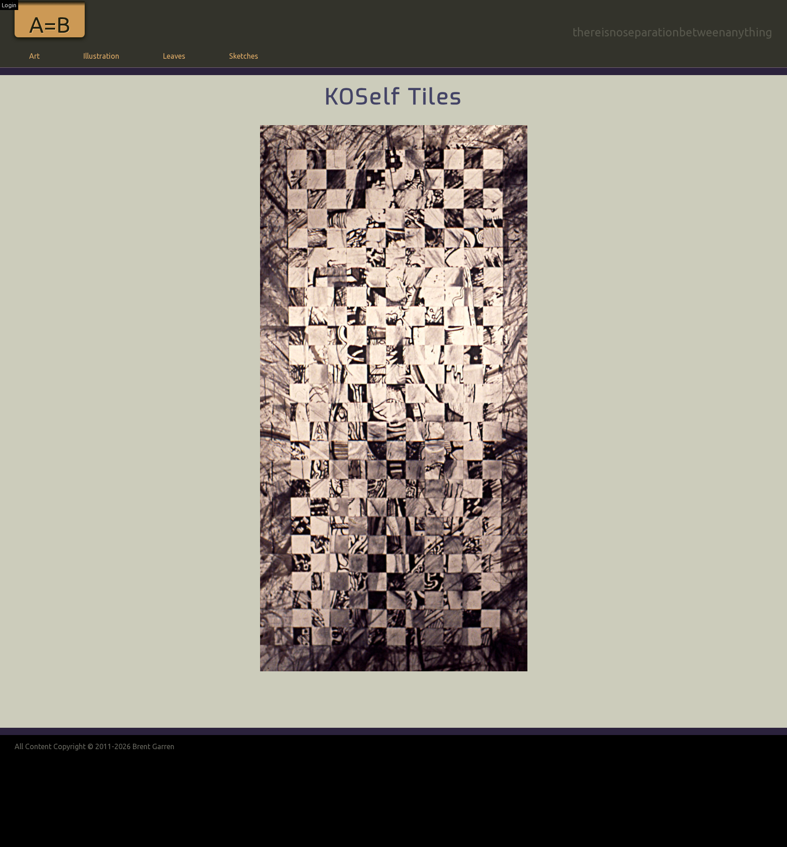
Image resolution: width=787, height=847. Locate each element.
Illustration (101, 56)
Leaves (174, 56)
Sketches (243, 56)
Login (9, 5)
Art (34, 56)
